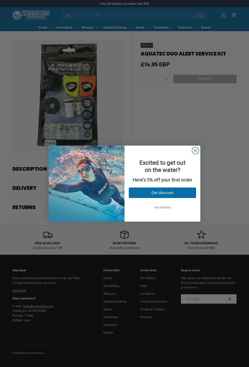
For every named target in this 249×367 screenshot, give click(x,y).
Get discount (162, 192)
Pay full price (162, 207)
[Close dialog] (195, 150)
